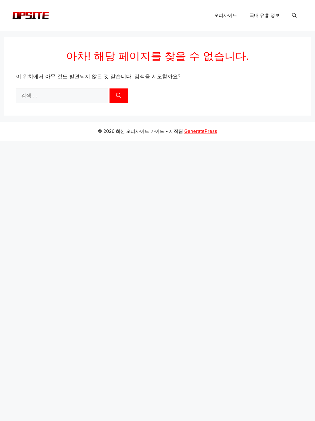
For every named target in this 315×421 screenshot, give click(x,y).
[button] (294, 15)
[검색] (119, 95)
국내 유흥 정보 (264, 15)
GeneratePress (200, 131)
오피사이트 (225, 15)
